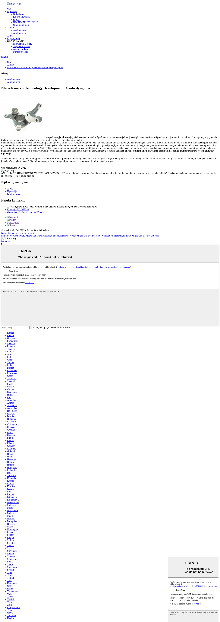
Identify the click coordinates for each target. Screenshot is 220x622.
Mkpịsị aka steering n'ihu (88, 235)
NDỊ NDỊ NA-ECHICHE (25, 22)
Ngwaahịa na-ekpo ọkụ (12, 233)
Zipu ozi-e (6, 241)
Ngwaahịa (12, 11)
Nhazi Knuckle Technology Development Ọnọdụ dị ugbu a (35, 67)
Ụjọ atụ (16, 19)
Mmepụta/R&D (20, 52)
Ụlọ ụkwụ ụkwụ (21, 25)
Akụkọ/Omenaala (21, 46)
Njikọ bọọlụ (19, 14)
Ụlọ (9, 8)
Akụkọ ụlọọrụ (19, 30)
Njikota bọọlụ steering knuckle (116, 235)
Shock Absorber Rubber (64, 235)
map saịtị (29, 233)
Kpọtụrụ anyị (13, 38)
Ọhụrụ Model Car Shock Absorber (35, 235)
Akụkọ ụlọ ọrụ (20, 33)
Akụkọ (10, 27)
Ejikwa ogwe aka (21, 17)
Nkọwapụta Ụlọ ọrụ (22, 43)
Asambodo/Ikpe (20, 49)
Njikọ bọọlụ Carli (9, 235)
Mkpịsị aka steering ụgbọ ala (145, 235)
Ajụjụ (10, 35)
